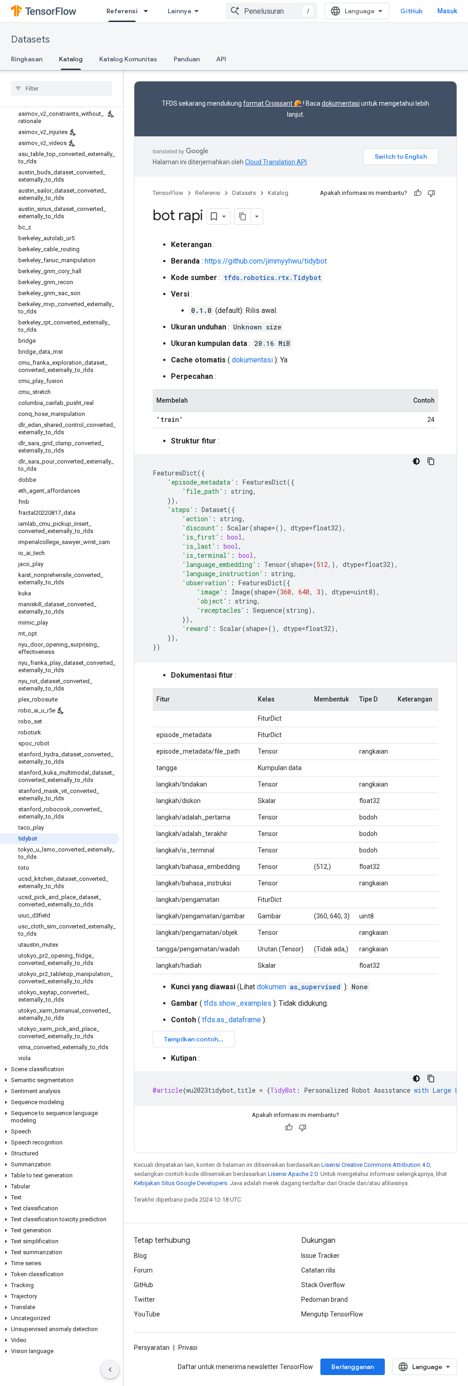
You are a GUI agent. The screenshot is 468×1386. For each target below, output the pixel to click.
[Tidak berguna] (431, 193)
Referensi (122, 11)
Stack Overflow (323, 1285)
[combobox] (271, 11)
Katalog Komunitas (128, 59)
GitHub (411, 11)
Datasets (30, 39)
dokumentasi (341, 103)
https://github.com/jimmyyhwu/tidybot (266, 261)
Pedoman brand (324, 1299)
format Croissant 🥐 (272, 103)
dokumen (298, 986)
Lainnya (179, 11)
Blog (140, 1255)
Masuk (447, 11)
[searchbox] (61, 88)
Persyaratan (152, 1347)
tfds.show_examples (237, 1003)
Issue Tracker (320, 1255)
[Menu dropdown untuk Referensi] (149, 11)
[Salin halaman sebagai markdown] (242, 216)
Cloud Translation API (276, 162)
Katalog (71, 59)
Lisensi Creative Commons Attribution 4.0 (375, 1164)
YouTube (147, 1314)
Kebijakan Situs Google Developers (180, 1183)
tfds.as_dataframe (231, 1019)
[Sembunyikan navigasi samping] (110, 1369)
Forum (143, 1270)
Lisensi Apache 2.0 (293, 1173)
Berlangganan (352, 1367)
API (221, 59)
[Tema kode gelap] (416, 461)
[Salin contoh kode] (431, 461)
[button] (59, 1069)
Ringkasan (27, 59)
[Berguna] (418, 193)
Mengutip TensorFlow (332, 1314)
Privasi (187, 1347)
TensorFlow (168, 192)
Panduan (187, 59)
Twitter (144, 1299)
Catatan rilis (318, 1270)
